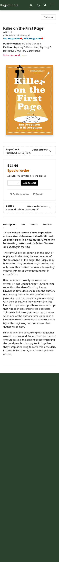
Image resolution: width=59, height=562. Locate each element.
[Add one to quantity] (18, 183)
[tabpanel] (29, 298)
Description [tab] (9, 224)
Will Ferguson (32, 38)
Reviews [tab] (47, 224)
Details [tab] (34, 224)
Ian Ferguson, (13, 38)
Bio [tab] (23, 224)
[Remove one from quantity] (10, 183)
